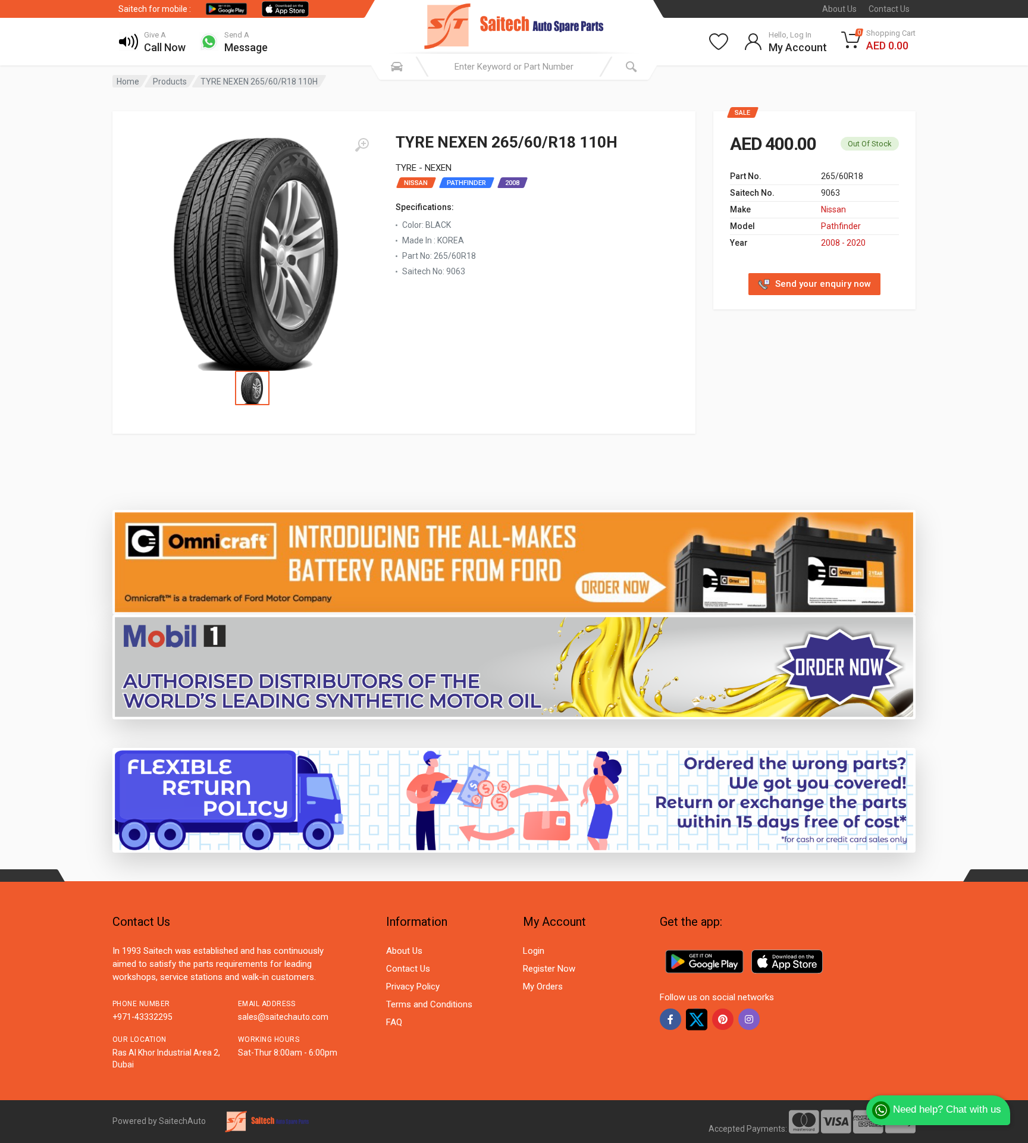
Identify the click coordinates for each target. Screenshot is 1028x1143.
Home (128, 81)
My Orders (543, 986)
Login (533, 950)
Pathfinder (841, 226)
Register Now (549, 968)
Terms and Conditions (429, 1004)
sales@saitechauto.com (283, 1017)
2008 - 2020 (843, 243)
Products (170, 81)
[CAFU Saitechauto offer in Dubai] (514, 666)
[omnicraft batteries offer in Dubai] (514, 561)
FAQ (394, 1022)
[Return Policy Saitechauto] (514, 799)
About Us (839, 9)
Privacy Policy (413, 986)
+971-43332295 (142, 1017)
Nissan (833, 209)
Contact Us (889, 9)
